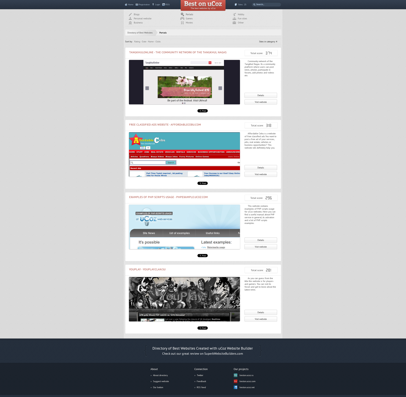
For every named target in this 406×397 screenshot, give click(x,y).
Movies (189, 22)
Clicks (158, 41)
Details (261, 95)
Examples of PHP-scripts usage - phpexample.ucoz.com (168, 197)
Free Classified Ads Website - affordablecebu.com (165, 124)
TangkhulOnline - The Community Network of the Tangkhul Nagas (177, 52)
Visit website (261, 102)
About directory (160, 375)
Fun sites (242, 18)
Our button (158, 387)
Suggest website (161, 381)
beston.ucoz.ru (246, 375)
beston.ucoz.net (247, 387)
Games (189, 18)
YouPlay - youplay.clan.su (147, 269)
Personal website (142, 18)
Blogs (137, 14)
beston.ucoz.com (247, 381)
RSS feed (201, 387)
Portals (189, 14)
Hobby (241, 14)
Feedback (201, 381)
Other (241, 22)
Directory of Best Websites (140, 32)
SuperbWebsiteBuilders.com (223, 353)
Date (144, 41)
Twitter (200, 375)
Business (138, 22)
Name (151, 41)
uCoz (222, 348)
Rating (137, 41)
